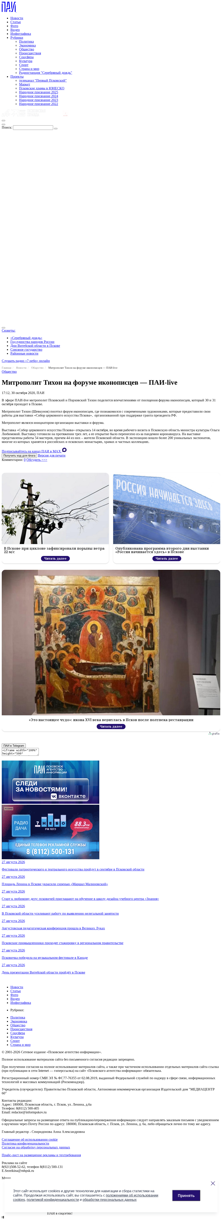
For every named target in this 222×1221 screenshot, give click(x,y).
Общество (26, 49)
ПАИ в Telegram (13, 745)
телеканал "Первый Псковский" (43, 80)
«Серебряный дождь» (26, 338)
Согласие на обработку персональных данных (36, 1147)
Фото (14, 26)
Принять (186, 1195)
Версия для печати (51, 455)
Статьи (15, 22)
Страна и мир (29, 69)
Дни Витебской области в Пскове (35, 345)
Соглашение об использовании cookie (30, 1139)
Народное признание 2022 (38, 104)
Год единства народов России (32, 342)
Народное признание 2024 (38, 96)
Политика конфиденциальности (25, 1143)
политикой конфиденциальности (53, 1200)
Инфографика (20, 34)
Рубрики (16, 37)
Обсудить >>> (36, 460)
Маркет (24, 84)
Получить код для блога (19, 455)
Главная (6, 367)
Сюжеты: (8, 330)
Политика (26, 41)
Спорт (23, 65)
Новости (16, 18)
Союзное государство (26, 349)
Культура (25, 61)
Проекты (17, 76)
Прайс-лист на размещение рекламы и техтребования (41, 1155)
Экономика (27, 45)
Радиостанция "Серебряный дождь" (45, 72)
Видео (15, 30)
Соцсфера (26, 57)
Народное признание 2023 (38, 100)
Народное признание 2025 (38, 92)
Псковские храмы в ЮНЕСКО (41, 88)
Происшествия (30, 53)
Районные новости (24, 353)
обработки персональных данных (110, 1200)
